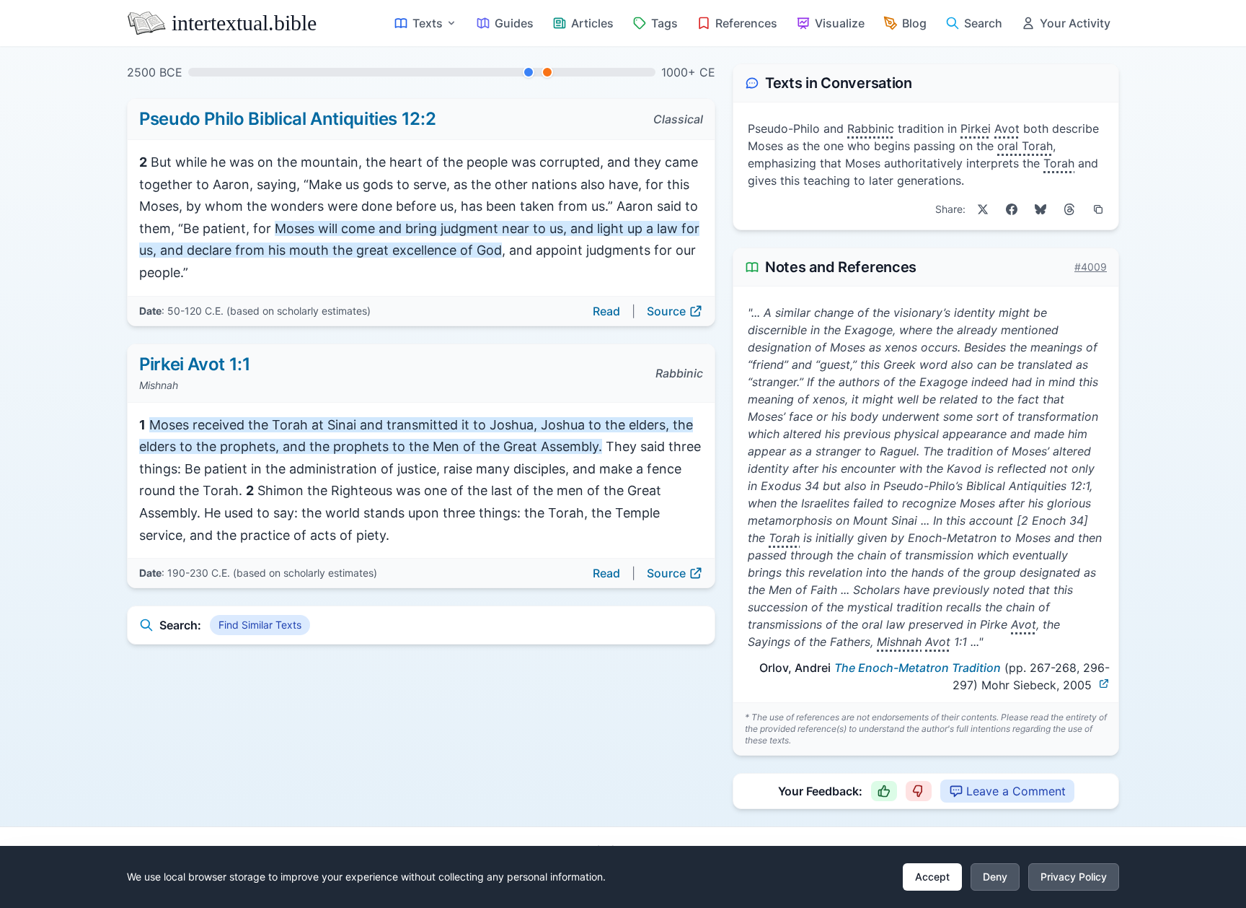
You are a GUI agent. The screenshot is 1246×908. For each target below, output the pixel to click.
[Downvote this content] (919, 791)
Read (606, 311)
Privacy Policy (1073, 876)
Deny (995, 876)
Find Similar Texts (259, 625)
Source (666, 311)
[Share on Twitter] (982, 209)
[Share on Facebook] (1011, 209)
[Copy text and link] (1098, 209)
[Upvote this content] (884, 791)
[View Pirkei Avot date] (547, 72)
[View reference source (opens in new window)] (1104, 683)
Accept (932, 876)
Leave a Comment (1016, 791)
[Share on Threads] (1069, 209)
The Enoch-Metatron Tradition (917, 667)
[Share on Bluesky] (1040, 209)
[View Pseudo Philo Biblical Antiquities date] (528, 72)
